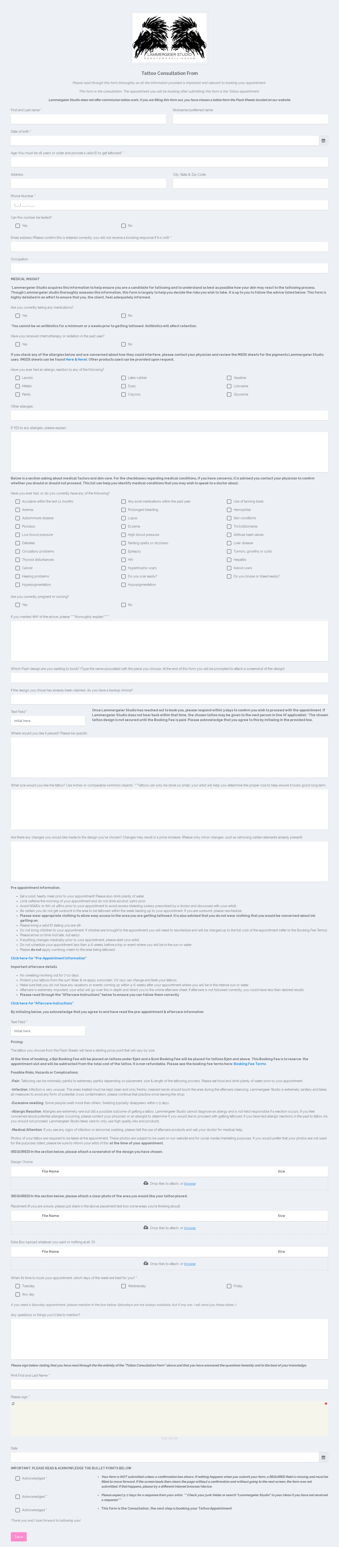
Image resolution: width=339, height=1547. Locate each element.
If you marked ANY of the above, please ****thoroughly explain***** (60, 617)
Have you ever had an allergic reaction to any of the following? (57, 369)
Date (14, 1448)
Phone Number (22, 196)
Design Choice (22, 1162)
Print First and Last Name (29, 1375)
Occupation (19, 259)
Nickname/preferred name (193, 110)
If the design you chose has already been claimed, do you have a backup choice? (72, 690)
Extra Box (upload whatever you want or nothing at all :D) (53, 1242)
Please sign (20, 1397)
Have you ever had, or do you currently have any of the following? (60, 493)
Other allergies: (22, 406)
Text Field (18, 712)
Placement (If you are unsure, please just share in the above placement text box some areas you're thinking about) (95, 1206)
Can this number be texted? (31, 217)
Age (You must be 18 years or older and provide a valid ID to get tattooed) (66, 153)
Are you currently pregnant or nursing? (40, 597)
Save (19, 1537)
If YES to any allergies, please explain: (39, 428)
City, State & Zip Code (189, 174)
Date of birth (20, 131)
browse (190, 1183)
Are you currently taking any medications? (42, 307)
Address (17, 174)
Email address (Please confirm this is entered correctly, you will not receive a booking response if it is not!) (90, 237)
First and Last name (26, 110)
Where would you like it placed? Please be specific (49, 733)
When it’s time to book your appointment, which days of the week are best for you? (73, 1278)
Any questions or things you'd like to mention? (45, 1315)
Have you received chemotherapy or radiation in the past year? (57, 336)
